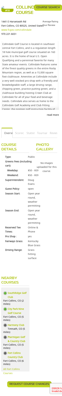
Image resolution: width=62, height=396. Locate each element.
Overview (7, 133)
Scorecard (18, 133)
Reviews (52, 133)
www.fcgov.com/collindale (16, 29)
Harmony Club (16, 325)
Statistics (29, 133)
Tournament (41, 133)
